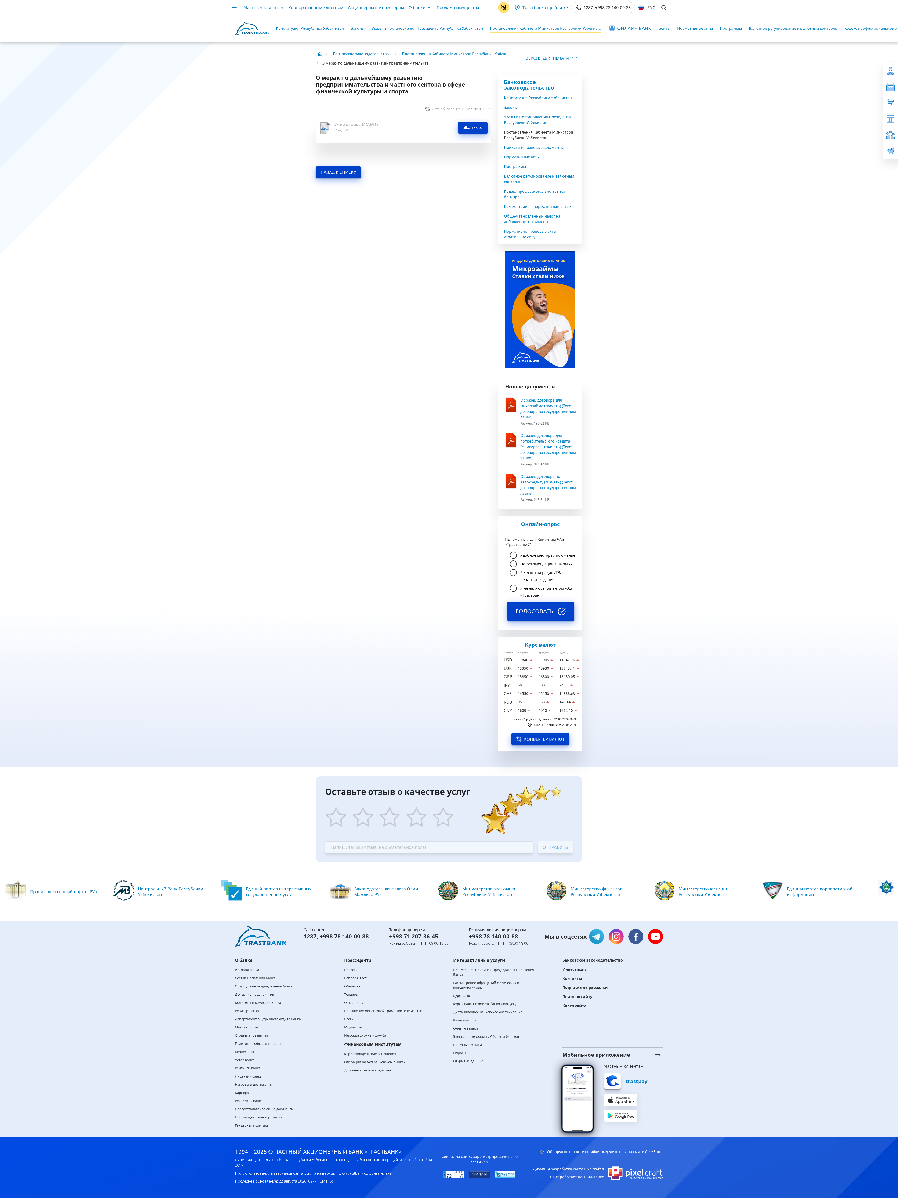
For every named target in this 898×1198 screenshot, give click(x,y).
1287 (310, 936)
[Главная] (320, 54)
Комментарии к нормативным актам (537, 206)
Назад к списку (338, 172)
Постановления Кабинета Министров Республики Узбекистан (547, 28)
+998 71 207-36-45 (413, 936)
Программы (731, 28)
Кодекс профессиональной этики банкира (534, 194)
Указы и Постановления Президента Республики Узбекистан (427, 28)
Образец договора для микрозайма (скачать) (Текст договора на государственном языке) (548, 409)
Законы (358, 28)
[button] (607, 1054)
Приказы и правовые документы (534, 147)
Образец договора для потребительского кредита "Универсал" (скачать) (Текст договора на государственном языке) (548, 447)
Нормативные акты (695, 28)
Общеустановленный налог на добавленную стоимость (532, 219)
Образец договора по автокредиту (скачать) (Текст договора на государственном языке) (548, 485)
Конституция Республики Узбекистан (310, 28)
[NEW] (540, 309)
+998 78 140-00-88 (344, 936)
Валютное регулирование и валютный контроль (793, 28)
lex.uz (477, 127)
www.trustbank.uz (353, 1173)
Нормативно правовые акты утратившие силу (530, 234)
